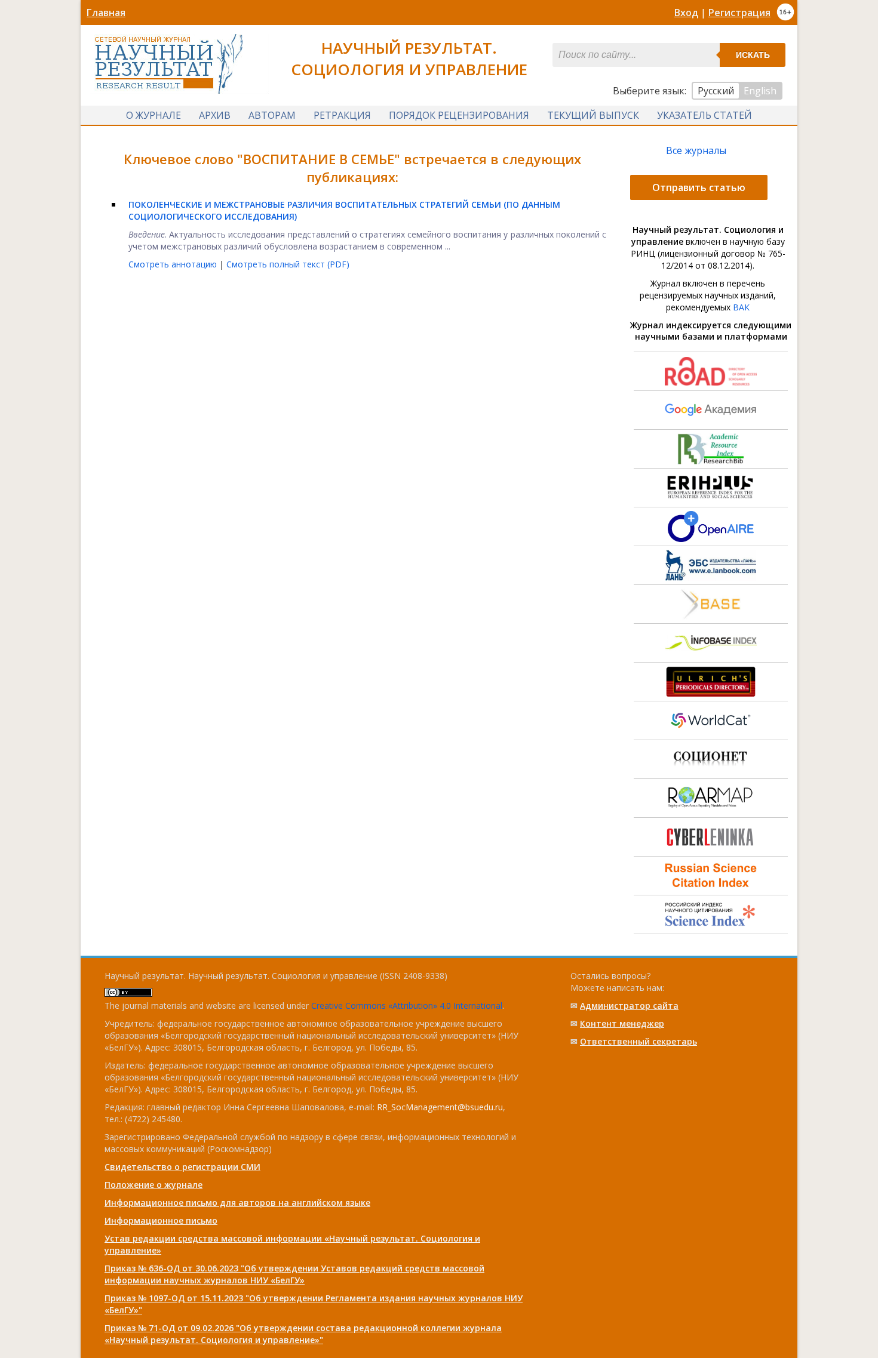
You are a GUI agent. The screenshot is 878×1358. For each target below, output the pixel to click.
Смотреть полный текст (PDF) (287, 264)
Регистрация (739, 12)
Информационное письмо (161, 1220)
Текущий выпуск (593, 115)
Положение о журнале (153, 1184)
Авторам (272, 115)
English (760, 90)
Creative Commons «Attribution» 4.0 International (406, 1005)
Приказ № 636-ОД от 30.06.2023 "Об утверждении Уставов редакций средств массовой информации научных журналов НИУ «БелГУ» (294, 1274)
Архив (215, 115)
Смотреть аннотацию (173, 264)
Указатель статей (704, 115)
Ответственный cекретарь (638, 1041)
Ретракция (342, 115)
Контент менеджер (622, 1023)
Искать (753, 55)
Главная (106, 12)
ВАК (741, 307)
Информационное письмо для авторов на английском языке (237, 1202)
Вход (686, 12)
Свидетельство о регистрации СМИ (182, 1166)
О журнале (153, 115)
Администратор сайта (629, 1005)
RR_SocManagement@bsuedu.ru (440, 1107)
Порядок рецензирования (459, 115)
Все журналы (696, 150)
